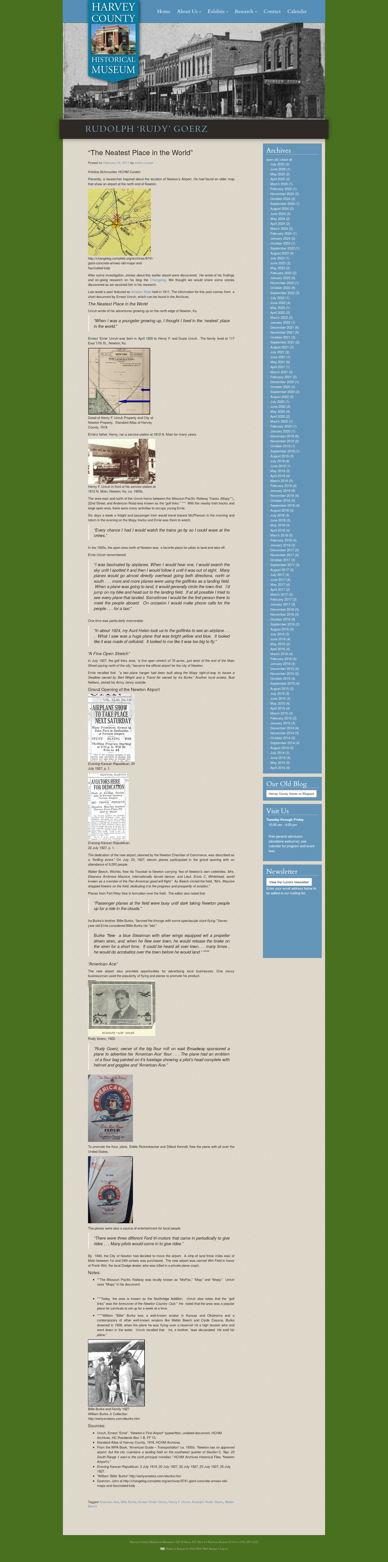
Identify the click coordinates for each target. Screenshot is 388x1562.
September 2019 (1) (285, 451)
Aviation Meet (141, 291)
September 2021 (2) (285, 342)
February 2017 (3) (283, 599)
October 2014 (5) (282, 737)
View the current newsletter (289, 882)
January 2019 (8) (282, 490)
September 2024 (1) (285, 203)
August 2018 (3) (282, 510)
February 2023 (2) (283, 272)
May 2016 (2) (280, 643)
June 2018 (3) (280, 520)
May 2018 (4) (280, 525)
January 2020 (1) (282, 431)
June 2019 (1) (280, 465)
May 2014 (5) (280, 762)
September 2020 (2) (285, 391)
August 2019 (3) (282, 456)
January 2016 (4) (282, 663)
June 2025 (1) (280, 169)
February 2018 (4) (283, 540)
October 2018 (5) (282, 500)
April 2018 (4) (280, 530)
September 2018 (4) (285, 505)
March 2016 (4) (281, 653)
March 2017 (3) (281, 594)
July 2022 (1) (279, 297)
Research (245, 11)
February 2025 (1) (283, 188)
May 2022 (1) (280, 307)
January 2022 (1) (282, 322)
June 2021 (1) (280, 356)
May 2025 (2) (280, 174)
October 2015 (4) (282, 678)
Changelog (158, 279)
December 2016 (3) (284, 609)
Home (163, 11)
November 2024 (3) (284, 193)
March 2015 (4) (281, 713)
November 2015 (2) (284, 673)
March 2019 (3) (281, 480)
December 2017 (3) (284, 549)
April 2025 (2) (280, 178)
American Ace (109, 1502)
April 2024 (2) (280, 223)
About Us (188, 11)
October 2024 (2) (282, 198)
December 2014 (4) (284, 728)
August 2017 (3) (282, 569)
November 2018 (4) (284, 495)
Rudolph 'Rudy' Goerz (207, 1502)
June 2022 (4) (280, 302)
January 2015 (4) (282, 723)
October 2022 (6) (282, 287)
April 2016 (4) (280, 648)
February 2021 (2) (283, 376)
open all (272, 159)
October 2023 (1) (282, 243)
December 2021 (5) (284, 327)
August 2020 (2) (282, 396)
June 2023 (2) (280, 263)
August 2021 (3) (282, 347)
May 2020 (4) (280, 411)
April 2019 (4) (280, 475)
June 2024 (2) (280, 213)
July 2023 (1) (279, 258)
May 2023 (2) (280, 267)
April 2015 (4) (280, 708)
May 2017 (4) (280, 584)
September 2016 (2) (285, 624)
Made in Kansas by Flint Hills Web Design (191, 1549)
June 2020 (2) (280, 406)
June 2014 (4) (280, 757)
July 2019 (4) (279, 460)
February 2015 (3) (283, 718)
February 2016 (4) (283, 658)
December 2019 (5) (284, 436)
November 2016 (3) (284, 614)
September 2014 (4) (285, 742)
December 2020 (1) (284, 381)
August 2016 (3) (282, 629)
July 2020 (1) (279, 401)
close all (286, 159)
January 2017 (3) (282, 604)
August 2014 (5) (282, 747)
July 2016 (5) (279, 634)
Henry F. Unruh (179, 1502)
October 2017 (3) (282, 559)
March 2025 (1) (281, 183)
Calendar (297, 11)
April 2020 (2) (280, 416)
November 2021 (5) (284, 332)
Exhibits (217, 11)
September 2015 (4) (285, 683)
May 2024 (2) (280, 218)
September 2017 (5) (285, 564)
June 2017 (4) (280, 579)
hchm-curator (144, 163)
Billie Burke (129, 1502)
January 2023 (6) (282, 277)
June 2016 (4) (280, 639)
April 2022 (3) (280, 312)
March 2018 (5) (281, 535)
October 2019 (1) (282, 445)
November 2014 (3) (284, 732)
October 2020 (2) (282, 386)
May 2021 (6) (280, 361)
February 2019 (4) (283, 485)
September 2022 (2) (285, 292)
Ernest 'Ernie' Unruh (152, 1502)
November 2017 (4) (284, 554)
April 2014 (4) (280, 767)
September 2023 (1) (285, 248)
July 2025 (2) (279, 164)
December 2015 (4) (284, 668)
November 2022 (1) (284, 282)
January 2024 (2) (282, 238)
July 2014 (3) (279, 752)
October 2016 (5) (282, 619)
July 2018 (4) (279, 515)
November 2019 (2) (284, 441)
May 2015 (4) (280, 703)
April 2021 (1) (280, 366)
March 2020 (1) (281, 421)
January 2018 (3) (282, 545)
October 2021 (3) (282, 337)
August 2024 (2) (282, 208)
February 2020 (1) (283, 426)
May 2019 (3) (280, 470)
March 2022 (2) (281, 317)
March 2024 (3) (281, 228)
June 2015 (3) (280, 698)
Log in (224, 1549)
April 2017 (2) (280, 589)
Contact (272, 11)
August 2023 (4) (282, 253)
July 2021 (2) (279, 352)
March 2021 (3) (281, 371)
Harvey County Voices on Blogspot (291, 793)
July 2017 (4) (279, 574)
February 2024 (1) (283, 233)
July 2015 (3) (279, 693)
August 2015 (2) (282, 688)
